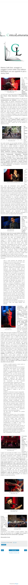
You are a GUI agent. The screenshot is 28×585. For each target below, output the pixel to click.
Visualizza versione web (14, 552)
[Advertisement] (14, 16)
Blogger (16, 583)
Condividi (3, 544)
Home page (14, 550)
